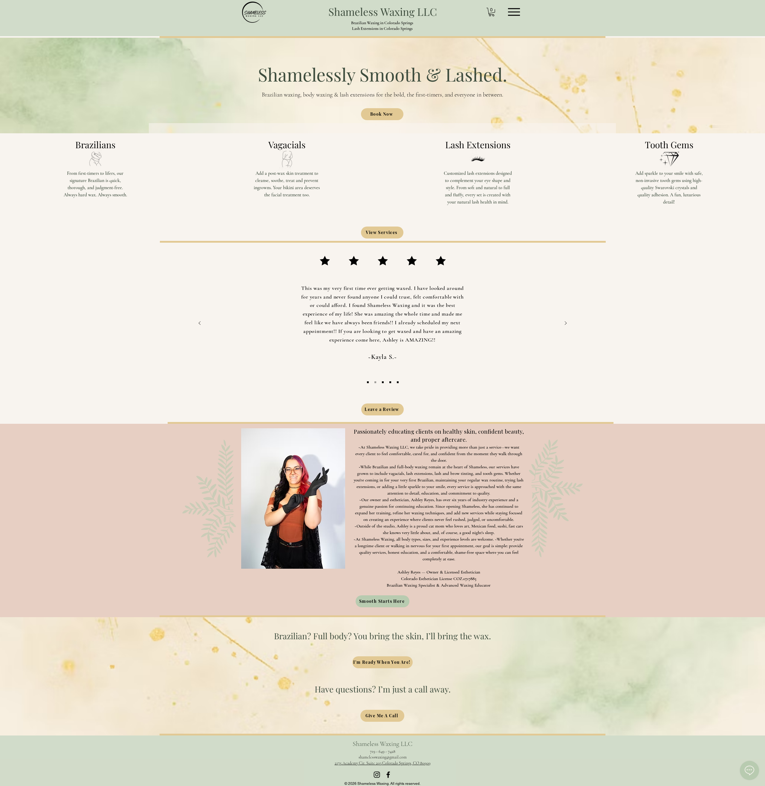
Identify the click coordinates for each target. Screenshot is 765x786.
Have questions (343, 689)
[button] (491, 12)
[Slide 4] (390, 382)
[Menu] (514, 12)
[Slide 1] (368, 382)
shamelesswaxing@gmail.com (383, 757)
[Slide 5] (398, 382)
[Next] (566, 323)
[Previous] (200, 323)
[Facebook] (388, 774)
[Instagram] (377, 774)
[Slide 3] (383, 382)
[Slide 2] (375, 382)
